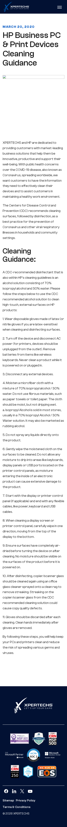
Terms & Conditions (16, 807)
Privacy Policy (25, 800)
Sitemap (8, 800)
